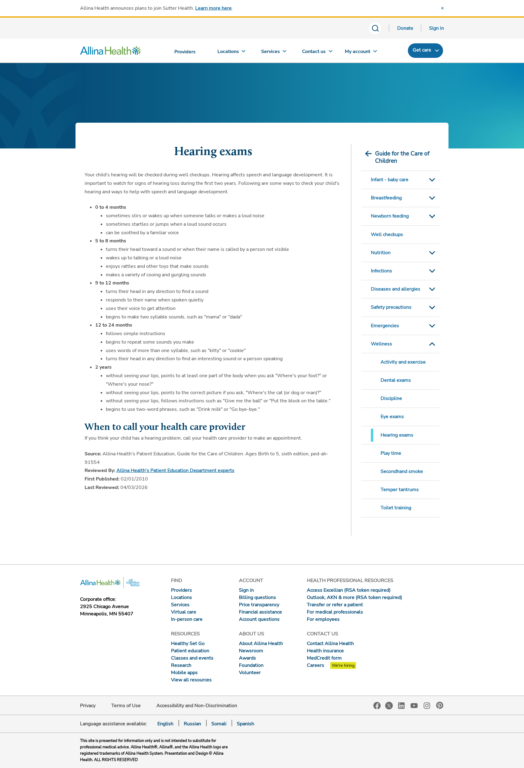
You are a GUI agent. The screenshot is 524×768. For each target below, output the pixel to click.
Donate (405, 28)
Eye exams (392, 416)
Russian (192, 723)
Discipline (391, 398)
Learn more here (213, 8)
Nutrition (381, 252)
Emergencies (385, 325)
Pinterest (439, 705)
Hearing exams (397, 435)
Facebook (377, 706)
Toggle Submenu (432, 179)
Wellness (381, 344)
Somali (219, 723)
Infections (381, 271)
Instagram (427, 705)
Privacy (88, 705)
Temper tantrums (400, 489)
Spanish (245, 723)
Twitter (389, 706)
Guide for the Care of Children (402, 157)
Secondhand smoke (402, 471)
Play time (391, 453)
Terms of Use (126, 705)
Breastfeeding (386, 197)
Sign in (436, 28)
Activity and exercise (403, 362)
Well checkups (387, 234)
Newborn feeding (390, 216)
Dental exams (396, 380)
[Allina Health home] (110, 52)
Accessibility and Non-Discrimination (196, 705)
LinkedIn (401, 705)
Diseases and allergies (395, 289)
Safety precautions (391, 307)
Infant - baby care (389, 179)
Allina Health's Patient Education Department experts (175, 470)
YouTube (414, 705)
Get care (422, 50)
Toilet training (396, 507)
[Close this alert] (442, 8)
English (165, 723)
